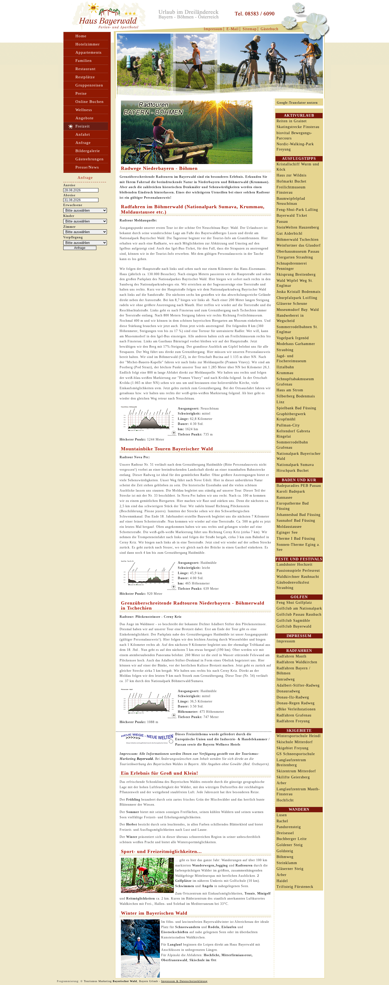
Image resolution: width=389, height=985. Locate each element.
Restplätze (85, 77)
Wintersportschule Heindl (299, 736)
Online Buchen (89, 101)
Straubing (285, 350)
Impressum (213, 29)
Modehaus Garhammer (296, 344)
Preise (81, 93)
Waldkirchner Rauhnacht (298, 577)
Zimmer (69, 227)
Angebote (84, 118)
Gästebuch (269, 29)
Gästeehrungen (89, 159)
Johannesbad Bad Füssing (298, 515)
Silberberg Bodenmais (296, 396)
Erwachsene (72, 205)
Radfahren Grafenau (294, 715)
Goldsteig (285, 851)
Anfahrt (82, 134)
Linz (280, 402)
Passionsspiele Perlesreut (298, 571)
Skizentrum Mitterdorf (296, 771)
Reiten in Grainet (292, 121)
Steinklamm (287, 863)
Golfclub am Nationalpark (299, 608)
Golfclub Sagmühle (293, 621)
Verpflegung (73, 237)
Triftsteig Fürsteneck (295, 887)
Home (81, 36)
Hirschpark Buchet (293, 471)
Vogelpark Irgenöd (293, 338)
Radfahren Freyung (293, 721)
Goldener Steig (290, 845)
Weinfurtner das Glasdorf (299, 245)
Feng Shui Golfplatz (294, 603)
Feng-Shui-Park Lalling (297, 210)
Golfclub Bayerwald (294, 626)
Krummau (285, 373)
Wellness (83, 110)
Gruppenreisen (89, 85)
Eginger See (287, 532)
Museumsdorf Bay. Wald (298, 310)
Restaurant (85, 69)
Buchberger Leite (292, 839)
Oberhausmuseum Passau (298, 251)
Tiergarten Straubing (295, 257)
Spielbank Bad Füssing (296, 408)
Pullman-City (288, 425)
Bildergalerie (87, 151)
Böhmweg (285, 857)
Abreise (69, 195)
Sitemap (250, 29)
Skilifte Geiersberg (293, 777)
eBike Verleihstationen (296, 709)
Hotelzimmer (87, 44)
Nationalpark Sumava (295, 465)
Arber (282, 783)
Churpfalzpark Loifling (297, 298)
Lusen (282, 815)
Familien (83, 60)
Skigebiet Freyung (293, 748)
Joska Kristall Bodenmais (298, 292)
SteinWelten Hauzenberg (298, 227)
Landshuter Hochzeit (295, 564)
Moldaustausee (289, 527)
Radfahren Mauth (291, 656)
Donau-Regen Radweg (296, 703)
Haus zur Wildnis (291, 175)
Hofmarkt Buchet (291, 181)
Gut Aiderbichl (289, 233)
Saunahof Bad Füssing (296, 521)
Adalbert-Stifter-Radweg (298, 685)
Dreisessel (285, 833)
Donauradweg (288, 691)
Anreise (69, 185)
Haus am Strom (290, 390)
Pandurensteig (289, 827)
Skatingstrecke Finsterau (298, 127)
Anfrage (83, 142)
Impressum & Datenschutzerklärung (184, 981)
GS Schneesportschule (296, 754)
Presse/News (87, 167)
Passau (282, 222)
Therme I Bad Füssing (296, 539)
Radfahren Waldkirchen (297, 662)
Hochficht (285, 800)
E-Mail (233, 29)
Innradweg (286, 679)
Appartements (88, 52)
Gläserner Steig (290, 869)
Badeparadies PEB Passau (299, 486)
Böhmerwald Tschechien (298, 240)
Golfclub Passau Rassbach (299, 614)
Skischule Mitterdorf (295, 742)
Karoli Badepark (291, 491)
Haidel (282, 881)
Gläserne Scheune (292, 304)
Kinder (68, 216)
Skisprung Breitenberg (296, 274)
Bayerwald (145, 759)
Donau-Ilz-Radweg (293, 697)
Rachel (282, 821)
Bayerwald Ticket (292, 215)
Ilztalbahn (285, 367)
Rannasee (284, 498)
